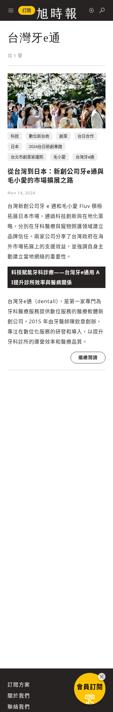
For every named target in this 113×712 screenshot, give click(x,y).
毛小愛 (59, 157)
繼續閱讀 (88, 357)
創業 (63, 136)
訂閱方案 (19, 684)
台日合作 (86, 136)
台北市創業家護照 (27, 157)
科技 (15, 136)
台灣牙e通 (85, 157)
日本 (15, 146)
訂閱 (26, 10)
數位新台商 (39, 136)
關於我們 (19, 695)
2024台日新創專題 (45, 146)
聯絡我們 (19, 706)
